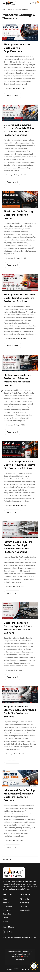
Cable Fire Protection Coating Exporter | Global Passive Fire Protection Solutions (18, 627)
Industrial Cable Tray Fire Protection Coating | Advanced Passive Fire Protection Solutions (18, 546)
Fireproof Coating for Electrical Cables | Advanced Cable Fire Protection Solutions (20, 711)
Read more (11, 95)
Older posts (7, 859)
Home (3, 9)
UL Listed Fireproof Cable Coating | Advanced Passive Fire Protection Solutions (19, 465)
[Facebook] (9, 932)
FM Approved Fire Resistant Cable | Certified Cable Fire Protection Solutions (19, 298)
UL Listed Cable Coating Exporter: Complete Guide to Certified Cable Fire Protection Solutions (19, 129)
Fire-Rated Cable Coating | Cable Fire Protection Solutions (19, 215)
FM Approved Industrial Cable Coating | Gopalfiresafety (17, 48)
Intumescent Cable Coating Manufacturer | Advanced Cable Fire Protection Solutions (19, 795)
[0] (36, 3)
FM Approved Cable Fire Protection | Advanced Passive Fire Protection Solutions (17, 380)
